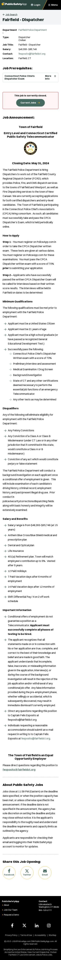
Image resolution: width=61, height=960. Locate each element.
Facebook (9, 875)
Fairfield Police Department (33, 30)
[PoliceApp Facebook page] (12, 925)
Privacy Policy (11, 935)
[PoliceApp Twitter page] (24, 925)
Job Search (11, 14)
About (6, 905)
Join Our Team (10, 910)
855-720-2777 (45, 910)
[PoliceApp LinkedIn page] (37, 925)
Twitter (27, 875)
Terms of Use (26, 935)
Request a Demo (11, 915)
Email (45, 875)
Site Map (52, 935)
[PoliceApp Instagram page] (49, 925)
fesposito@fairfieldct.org (32, 53)
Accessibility (40, 935)
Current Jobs (28, 102)
